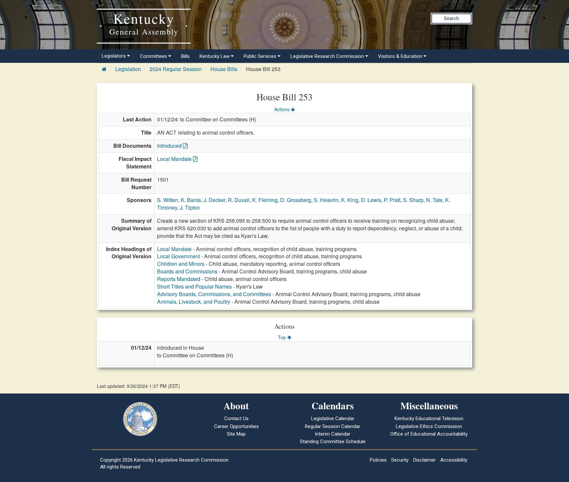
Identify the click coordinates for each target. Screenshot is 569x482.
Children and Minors (180, 263)
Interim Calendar (332, 434)
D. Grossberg (295, 200)
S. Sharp (413, 200)
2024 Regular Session (175, 69)
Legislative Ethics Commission (429, 426)
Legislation (128, 69)
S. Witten (167, 200)
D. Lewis (371, 200)
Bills (185, 56)
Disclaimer (424, 460)
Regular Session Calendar (332, 426)
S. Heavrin (326, 200)
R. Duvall (239, 200)
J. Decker (214, 200)
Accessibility (453, 460)
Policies (378, 460)
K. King (349, 200)
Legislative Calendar (332, 418)
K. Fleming (265, 200)
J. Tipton (190, 207)
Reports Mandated (178, 279)
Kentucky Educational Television (428, 418)
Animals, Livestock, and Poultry (193, 301)
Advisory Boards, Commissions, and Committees (214, 294)
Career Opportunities (236, 426)
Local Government (178, 256)
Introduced (170, 145)
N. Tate (434, 200)
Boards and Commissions (187, 271)
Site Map (236, 434)
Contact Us (236, 418)
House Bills (223, 69)
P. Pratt (392, 200)
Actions (282, 109)
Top (282, 337)
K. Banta (191, 200)
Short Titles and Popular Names (194, 286)
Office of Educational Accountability (429, 434)
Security (400, 460)
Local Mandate (175, 159)
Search (451, 18)
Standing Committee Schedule (333, 441)
